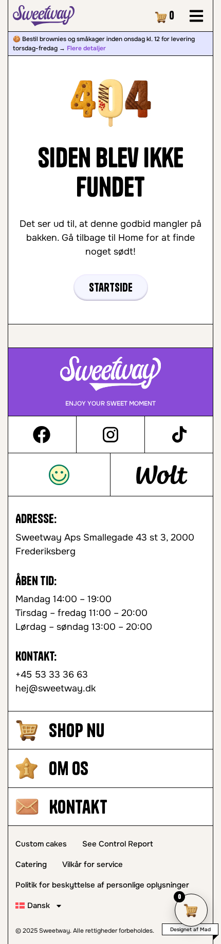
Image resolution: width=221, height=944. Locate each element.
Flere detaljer (86, 48)
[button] (196, 15)
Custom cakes (41, 844)
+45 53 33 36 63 (51, 674)
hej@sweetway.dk (55, 688)
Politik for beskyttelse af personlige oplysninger (102, 885)
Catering (31, 864)
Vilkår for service (92, 864)
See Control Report (117, 844)
